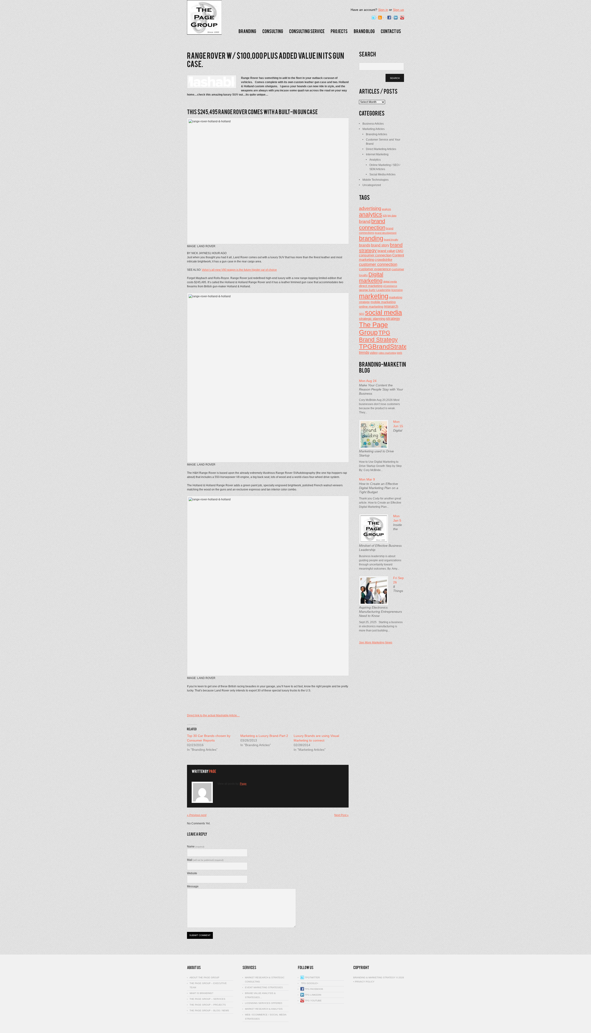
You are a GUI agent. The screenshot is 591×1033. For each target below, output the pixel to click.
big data (392, 215)
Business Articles (373, 123)
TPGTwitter (312, 977)
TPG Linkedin (312, 995)
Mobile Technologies (375, 179)
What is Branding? (201, 993)
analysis (386, 209)
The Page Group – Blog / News (209, 1010)
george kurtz (367, 290)
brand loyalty (391, 239)
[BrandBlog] (364, 31)
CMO (399, 251)
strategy (393, 318)
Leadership (383, 290)
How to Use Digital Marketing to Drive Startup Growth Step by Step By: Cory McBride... (380, 466)
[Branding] (247, 31)
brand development (385, 232)
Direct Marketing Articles (381, 149)
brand (365, 221)
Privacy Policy (364, 981)
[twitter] (373, 18)
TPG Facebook (313, 989)
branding (371, 238)
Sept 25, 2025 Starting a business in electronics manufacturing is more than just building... (381, 626)
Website (192, 873)
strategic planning (372, 319)
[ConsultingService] (307, 31)
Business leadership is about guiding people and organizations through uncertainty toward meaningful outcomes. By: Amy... (380, 562)
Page (243, 783)
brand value (386, 251)
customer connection (378, 264)
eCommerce (390, 286)
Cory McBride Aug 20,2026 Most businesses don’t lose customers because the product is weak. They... (379, 406)
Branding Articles (376, 134)
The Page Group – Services (207, 999)
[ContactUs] (391, 31)
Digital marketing (371, 277)
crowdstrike (383, 259)
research (391, 306)
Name (195, 846)
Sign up (398, 10)
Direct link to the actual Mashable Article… (213, 715)
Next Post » (341, 815)
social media (383, 312)
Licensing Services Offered (263, 1003)
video (374, 352)
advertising (370, 208)
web (399, 352)
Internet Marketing (377, 154)
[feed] (380, 18)
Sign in (383, 10)
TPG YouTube (313, 1000)
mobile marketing (383, 302)
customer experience (375, 269)
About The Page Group (204, 977)
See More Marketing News (375, 642)
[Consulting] (272, 31)
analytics (370, 214)
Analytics (375, 159)
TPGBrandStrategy (386, 346)
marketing (373, 296)
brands (364, 245)
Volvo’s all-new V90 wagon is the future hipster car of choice (239, 269)
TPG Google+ (309, 983)
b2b (385, 215)
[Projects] (339, 31)
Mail (205, 860)
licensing (397, 290)
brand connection (372, 224)
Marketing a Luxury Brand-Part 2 (264, 736)
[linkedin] (396, 18)
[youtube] (402, 18)
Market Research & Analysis (264, 1009)
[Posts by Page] (212, 771)
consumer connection (375, 255)
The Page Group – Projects (208, 1004)
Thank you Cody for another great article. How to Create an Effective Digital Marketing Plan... (380, 502)
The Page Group (373, 328)
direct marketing (371, 286)
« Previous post (196, 815)
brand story (380, 245)
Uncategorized (371, 185)
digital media (390, 281)
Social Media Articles (382, 174)
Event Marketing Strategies (264, 987)
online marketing (371, 306)
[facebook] (389, 18)
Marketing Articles (373, 129)
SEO (361, 313)
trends (364, 352)
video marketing (387, 352)
